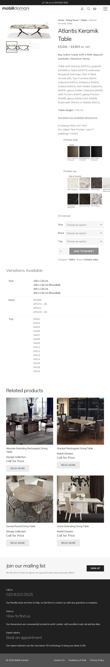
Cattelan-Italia (91, 259)
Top (60, 241)
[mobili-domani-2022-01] (15, 9)
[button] (88, 8)
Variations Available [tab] (24, 270)
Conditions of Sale (77, 660)
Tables (83, 20)
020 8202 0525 (19, 594)
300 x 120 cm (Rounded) (46, 292)
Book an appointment (24, 637)
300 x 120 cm (40, 288)
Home (61, 20)
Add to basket (84, 251)
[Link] (82, 8)
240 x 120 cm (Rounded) (46, 284)
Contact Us (59, 660)
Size (60, 224)
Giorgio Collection (16, 456)
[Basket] (95, 8)
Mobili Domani (65, 453)
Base (61, 232)
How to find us (18, 615)
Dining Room (72, 20)
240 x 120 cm (40, 280)
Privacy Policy (97, 660)
